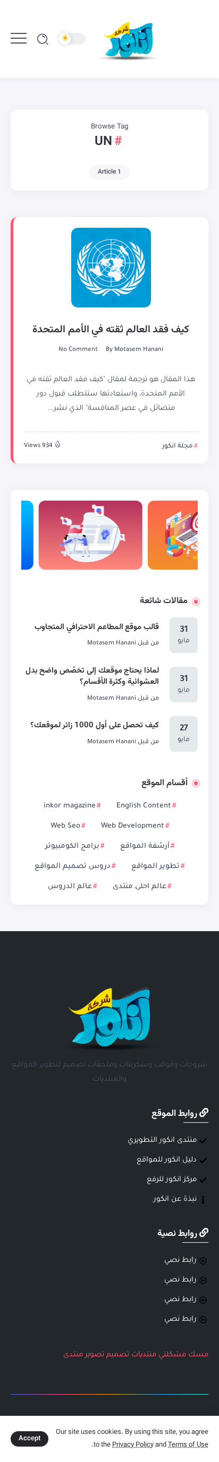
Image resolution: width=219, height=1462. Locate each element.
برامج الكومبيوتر (72, 846)
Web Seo (65, 826)
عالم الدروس (70, 887)
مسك (198, 1355)
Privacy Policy (133, 1445)
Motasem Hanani (138, 350)
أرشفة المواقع (145, 846)
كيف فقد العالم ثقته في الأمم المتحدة (110, 330)
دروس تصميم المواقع (73, 867)
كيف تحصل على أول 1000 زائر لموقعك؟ (94, 725)
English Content (143, 806)
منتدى (73, 1355)
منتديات (143, 1355)
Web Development (132, 826)
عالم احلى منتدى (139, 887)
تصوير (94, 1355)
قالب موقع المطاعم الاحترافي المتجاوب (97, 627)
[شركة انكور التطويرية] (128, 40)
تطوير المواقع (155, 867)
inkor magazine (70, 806)
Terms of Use (188, 1445)
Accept (29, 1438)
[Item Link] (111, 267)
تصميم (117, 1355)
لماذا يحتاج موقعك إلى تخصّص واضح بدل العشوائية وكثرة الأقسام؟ (92, 676)
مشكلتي (172, 1355)
